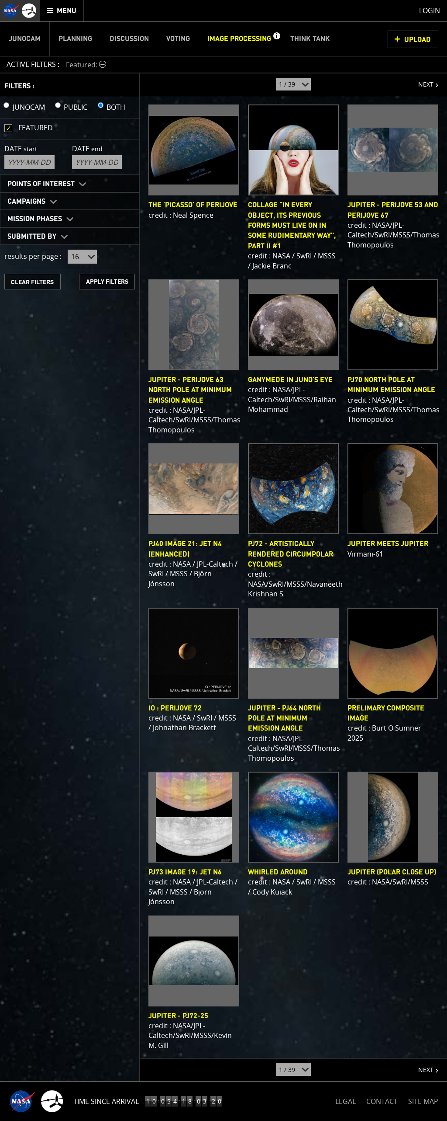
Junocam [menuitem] (25, 38)
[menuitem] (62, 10)
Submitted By (31, 236)
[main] (223, 560)
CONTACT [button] (382, 1101)
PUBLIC (75, 107)
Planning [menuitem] (75, 38)
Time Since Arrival (106, 1101)
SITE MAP (423, 1101)
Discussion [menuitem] (129, 38)
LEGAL (345, 1099)
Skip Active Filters (5, 41)
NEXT (421, 80)
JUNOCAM (29, 107)
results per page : (33, 256)
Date (20, 148)
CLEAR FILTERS (32, 282)
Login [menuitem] (429, 10)
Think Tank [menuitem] (310, 38)
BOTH (116, 107)
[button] (276, 39)
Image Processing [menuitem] (239, 38)
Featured (35, 127)
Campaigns (26, 201)
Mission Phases (34, 219)
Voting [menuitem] (178, 38)
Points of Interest (41, 184)
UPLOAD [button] (417, 39)
